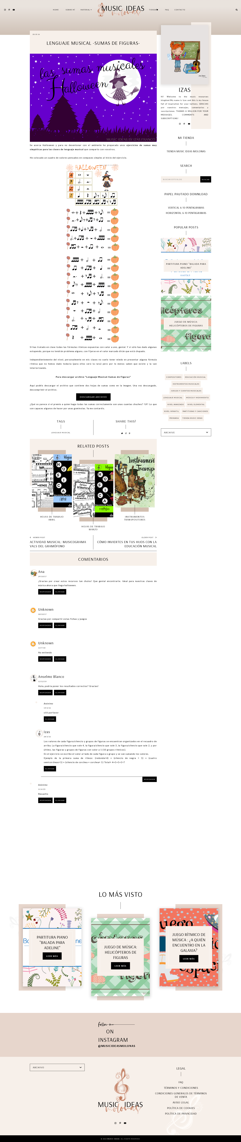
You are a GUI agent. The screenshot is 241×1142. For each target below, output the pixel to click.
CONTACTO (179, 10)
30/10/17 (42, 614)
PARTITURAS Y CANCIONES (195, 411)
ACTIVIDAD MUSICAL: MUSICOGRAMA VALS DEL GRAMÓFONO (58, 544)
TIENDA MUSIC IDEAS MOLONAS (186, 151)
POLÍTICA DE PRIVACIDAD (181, 1113)
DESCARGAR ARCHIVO (93, 397)
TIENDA (152, 10)
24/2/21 (47, 737)
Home (56, 10)
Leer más (52, 956)
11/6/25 (41, 789)
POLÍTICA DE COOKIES (181, 1108)
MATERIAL (86, 10)
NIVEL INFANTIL (171, 411)
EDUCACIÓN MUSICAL (195, 377)
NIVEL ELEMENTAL (196, 404)
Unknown (46, 609)
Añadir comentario (144, 818)
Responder (45, 592)
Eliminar (60, 592)
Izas (47, 731)
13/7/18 (41, 648)
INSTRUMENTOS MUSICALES (186, 384)
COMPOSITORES (173, 377)
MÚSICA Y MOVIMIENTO (197, 397)
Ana (41, 571)
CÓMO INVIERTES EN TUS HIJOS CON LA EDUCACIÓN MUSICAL (127, 544)
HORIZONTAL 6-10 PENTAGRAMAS (186, 213)
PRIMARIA (174, 418)
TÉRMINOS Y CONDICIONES (181, 1087)
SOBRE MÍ (70, 10)
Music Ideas (113, 1139)
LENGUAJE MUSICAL (60, 432)
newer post (38, 537)
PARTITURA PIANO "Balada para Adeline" (186, 265)
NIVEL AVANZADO (176, 404)
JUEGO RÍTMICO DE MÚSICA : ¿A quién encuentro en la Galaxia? (188, 942)
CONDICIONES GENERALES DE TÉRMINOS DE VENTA (181, 1095)
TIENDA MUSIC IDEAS (192, 418)
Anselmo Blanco (51, 676)
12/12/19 (42, 681)
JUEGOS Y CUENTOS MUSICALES (186, 391)
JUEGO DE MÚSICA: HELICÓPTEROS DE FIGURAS (186, 323)
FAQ (167, 10)
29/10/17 (42, 576)
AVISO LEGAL (181, 1102)
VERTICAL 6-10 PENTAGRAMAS (186, 207)
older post (148, 537)
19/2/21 (47, 708)
